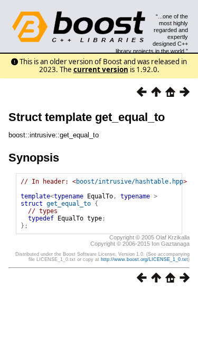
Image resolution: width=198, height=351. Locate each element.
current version (100, 69)
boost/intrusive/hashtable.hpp (129, 181)
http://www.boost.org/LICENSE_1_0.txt (144, 259)
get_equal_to (68, 203)
